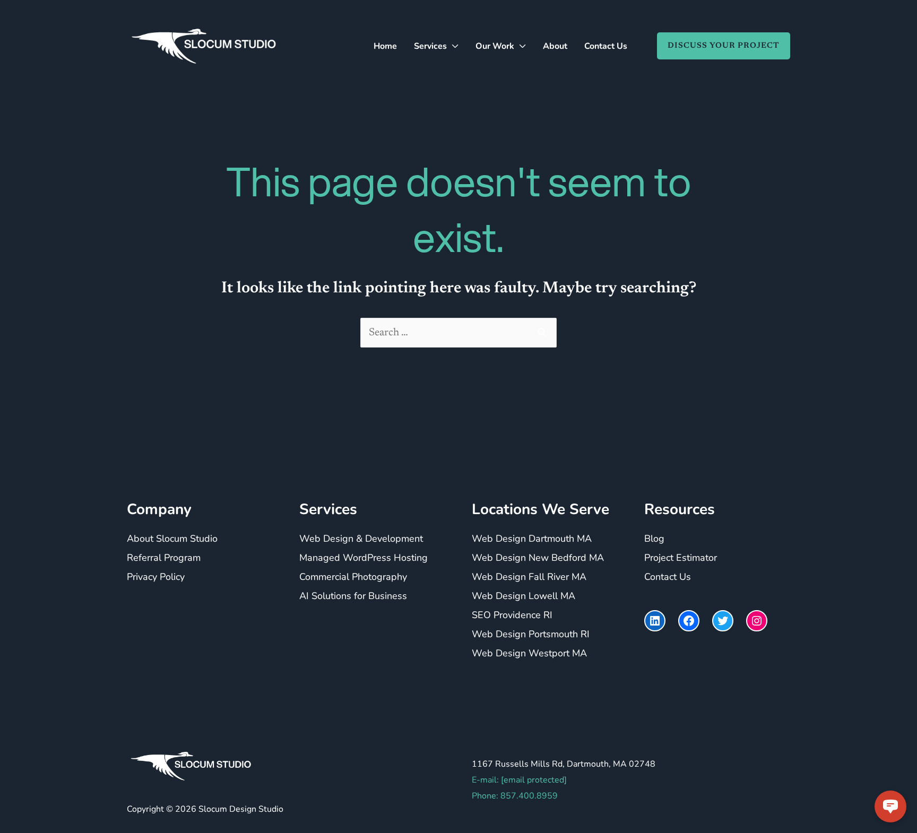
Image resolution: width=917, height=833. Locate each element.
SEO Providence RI (512, 615)
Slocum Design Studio (240, 809)
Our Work (494, 46)
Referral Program (164, 557)
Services (430, 46)
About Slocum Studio (172, 538)
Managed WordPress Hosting (363, 557)
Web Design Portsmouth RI (531, 634)
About (555, 46)
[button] (718, 45)
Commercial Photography (353, 576)
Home (385, 46)
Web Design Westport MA (529, 653)
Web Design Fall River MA (529, 576)
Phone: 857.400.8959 (515, 796)
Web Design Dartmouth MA (532, 538)
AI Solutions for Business (353, 595)
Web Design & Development (361, 538)
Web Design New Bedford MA (538, 557)
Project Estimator (680, 557)
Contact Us (605, 46)
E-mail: (519, 780)
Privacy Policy (156, 576)
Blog (654, 538)
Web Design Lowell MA (523, 595)
